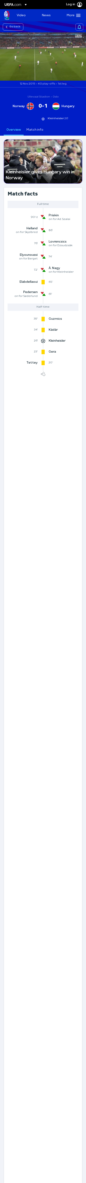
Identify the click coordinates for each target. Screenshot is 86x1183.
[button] (72, 15)
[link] (21, 15)
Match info (34, 129)
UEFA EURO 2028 (7, 15)
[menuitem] (25, 15)
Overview (13, 129)
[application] (43, 56)
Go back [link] (14, 27)
